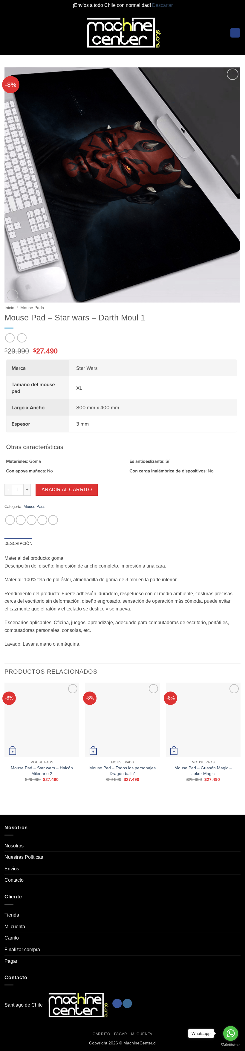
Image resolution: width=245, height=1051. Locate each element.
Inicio (9, 308)
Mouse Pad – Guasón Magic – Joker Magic (203, 770)
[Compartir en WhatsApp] (10, 520)
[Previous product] (21, 337)
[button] (8, 33)
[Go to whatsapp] (230, 1033)
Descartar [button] (162, 5)
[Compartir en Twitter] (31, 520)
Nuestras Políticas (23, 857)
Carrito (11, 937)
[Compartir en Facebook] (21, 520)
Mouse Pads (32, 308)
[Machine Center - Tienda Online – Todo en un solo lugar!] (122, 33)
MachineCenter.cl (139, 1043)
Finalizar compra (22, 949)
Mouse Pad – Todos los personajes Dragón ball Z (122, 770)
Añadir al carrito (67, 489)
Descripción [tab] (18, 543)
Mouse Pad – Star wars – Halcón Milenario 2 (42, 770)
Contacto (14, 880)
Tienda (11, 914)
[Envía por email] (42, 520)
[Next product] (9, 337)
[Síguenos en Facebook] (117, 1003)
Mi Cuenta (141, 1034)
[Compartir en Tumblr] (53, 520)
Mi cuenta (14, 926)
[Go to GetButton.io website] (230, 1045)
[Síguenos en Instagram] (127, 1003)
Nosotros (14, 845)
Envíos (11, 868)
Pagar (10, 961)
